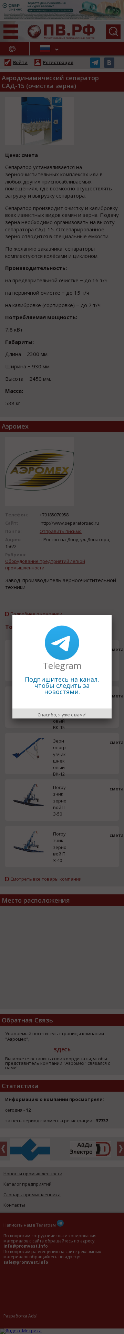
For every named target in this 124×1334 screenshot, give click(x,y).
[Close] (111, 615)
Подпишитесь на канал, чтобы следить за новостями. (62, 685)
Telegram (62, 665)
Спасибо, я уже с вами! (62, 715)
